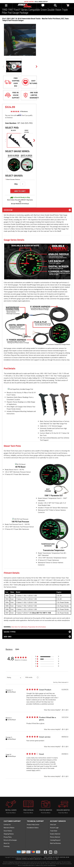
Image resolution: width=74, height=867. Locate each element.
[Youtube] (50, 852)
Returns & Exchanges (10, 840)
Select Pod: (12, 127)
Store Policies (8, 831)
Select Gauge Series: (17, 151)
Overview (8, 210)
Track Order (53, 831)
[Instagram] (55, 852)
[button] (47, 657)
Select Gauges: (14, 175)
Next (36, 66)
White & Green (26, 155)
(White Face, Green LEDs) (26, 157)
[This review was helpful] (62, 710)
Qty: (16, 183)
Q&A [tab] (17, 649)
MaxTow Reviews (55, 843)
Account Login (54, 828)
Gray (26, 130)
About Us (6, 843)
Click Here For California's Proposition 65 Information (28, 627)
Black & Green (13, 155)
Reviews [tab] (9, 649)
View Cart (53, 824)
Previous (3, 66)
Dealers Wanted (55, 834)
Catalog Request (55, 840)
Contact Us (7, 824)
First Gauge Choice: (12, 179)
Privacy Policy (8, 837)
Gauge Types (10, 632)
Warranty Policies (9, 828)
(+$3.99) (26, 132)
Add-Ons (8, 637)
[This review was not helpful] (66, 710)
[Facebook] (45, 852)
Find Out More (11, 812)
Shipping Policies (9, 834)
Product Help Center (33, 824)
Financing (6, 846)
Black (13, 130)
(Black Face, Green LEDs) (13, 157)
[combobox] (14, 677)
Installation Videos (33, 828)
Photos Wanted (55, 837)
